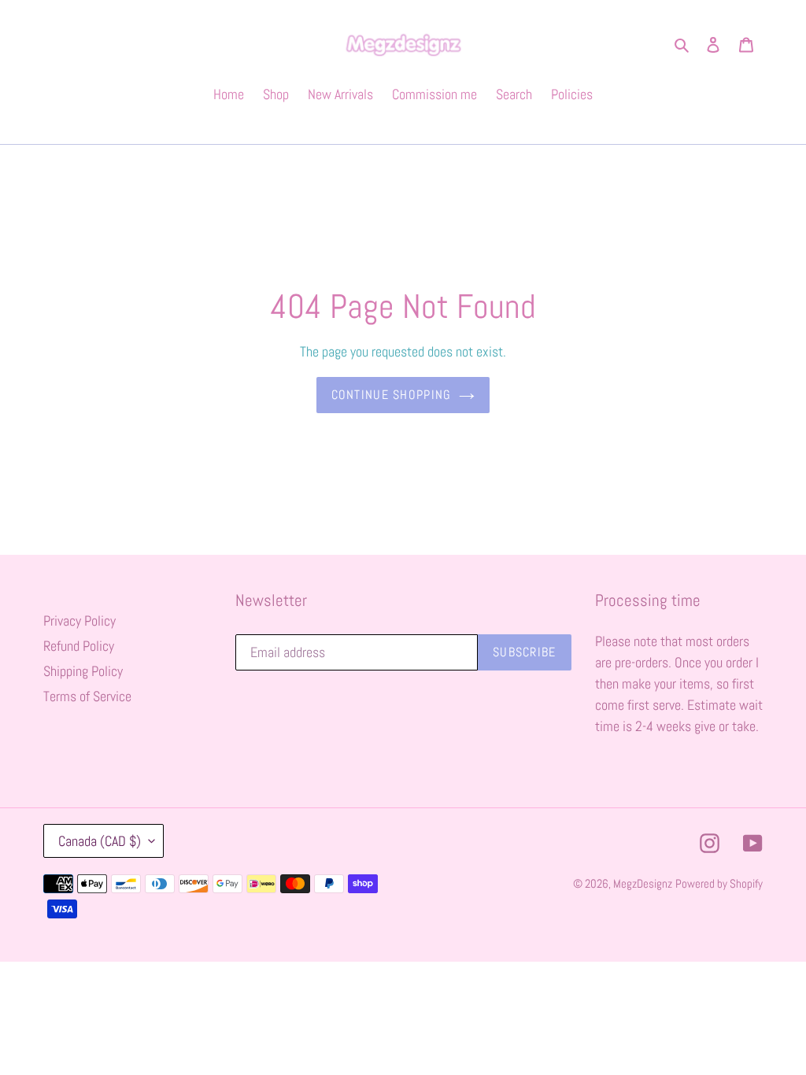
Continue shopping (391, 394)
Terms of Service (87, 696)
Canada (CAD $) (99, 841)
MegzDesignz (642, 883)
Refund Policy (78, 646)
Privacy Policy (79, 620)
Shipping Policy (83, 671)
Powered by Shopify (719, 883)
